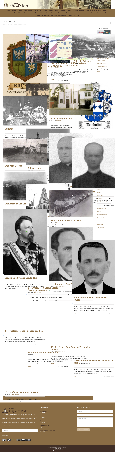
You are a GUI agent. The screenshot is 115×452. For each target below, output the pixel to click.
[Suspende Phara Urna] (28, 440)
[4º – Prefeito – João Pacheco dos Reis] (25, 301)
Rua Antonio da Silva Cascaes (66, 220)
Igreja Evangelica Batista (63, 118)
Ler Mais (52, 79)
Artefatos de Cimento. (102, 66)
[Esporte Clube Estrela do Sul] (48, 96)
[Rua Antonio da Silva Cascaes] (71, 203)
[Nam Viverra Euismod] (18, 440)
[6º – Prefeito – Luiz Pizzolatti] (48, 321)
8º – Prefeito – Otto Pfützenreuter (22, 392)
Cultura (57, 67)
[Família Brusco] (25, 66)
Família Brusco (43, 411)
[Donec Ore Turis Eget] (4, 440)
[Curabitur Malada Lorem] (23, 440)
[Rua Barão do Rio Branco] (25, 186)
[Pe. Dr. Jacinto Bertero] (71, 158)
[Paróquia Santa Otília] (48, 198)
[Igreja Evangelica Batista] (71, 99)
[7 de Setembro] (48, 147)
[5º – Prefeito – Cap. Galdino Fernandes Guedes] (71, 317)
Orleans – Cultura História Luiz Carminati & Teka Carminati (67, 64)
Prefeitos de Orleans (15, 333)
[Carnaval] (25, 110)
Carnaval (9, 128)
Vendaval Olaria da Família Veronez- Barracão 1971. (52, 416)
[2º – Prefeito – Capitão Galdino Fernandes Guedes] (48, 257)
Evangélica (58, 120)
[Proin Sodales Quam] (14, 440)
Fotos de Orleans (82, 61)
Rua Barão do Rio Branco (17, 203)
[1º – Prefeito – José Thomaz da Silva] (71, 254)
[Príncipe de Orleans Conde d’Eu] (25, 242)
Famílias (99, 192)
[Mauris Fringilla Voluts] (9, 440)
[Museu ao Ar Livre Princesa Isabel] (48, 48)
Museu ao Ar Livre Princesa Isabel (47, 430)
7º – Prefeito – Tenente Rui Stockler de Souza (93, 361)
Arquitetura (99, 189)
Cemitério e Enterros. (102, 63)
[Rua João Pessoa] (25, 150)
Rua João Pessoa (13, 165)
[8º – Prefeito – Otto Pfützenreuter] (25, 362)
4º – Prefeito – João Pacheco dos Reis (24, 330)
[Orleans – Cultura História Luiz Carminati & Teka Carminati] (71, 47)
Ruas (12, 168)
